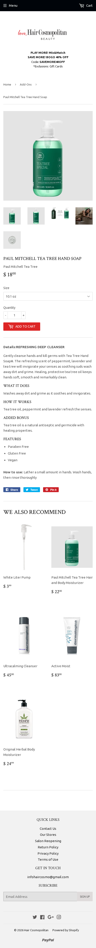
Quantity (9, 307)
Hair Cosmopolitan (36, 930)
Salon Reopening (48, 841)
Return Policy (48, 847)
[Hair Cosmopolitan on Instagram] (59, 918)
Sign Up (85, 896)
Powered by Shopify (65, 930)
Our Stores (48, 834)
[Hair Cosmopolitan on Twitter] (35, 918)
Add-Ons (26, 84)
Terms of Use (48, 859)
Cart (89, 5)
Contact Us (48, 828)
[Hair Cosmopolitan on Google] (51, 918)
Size (6, 288)
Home (7, 84)
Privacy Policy (48, 853)
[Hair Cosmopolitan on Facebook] (42, 918)
